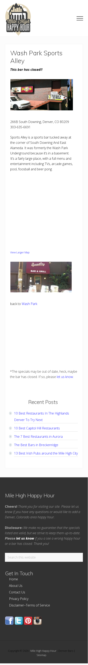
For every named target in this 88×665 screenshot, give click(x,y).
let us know (65, 377)
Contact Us (17, 592)
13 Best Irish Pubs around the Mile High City (46, 453)
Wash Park (29, 303)
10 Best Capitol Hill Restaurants (37, 428)
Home (13, 579)
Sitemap (41, 655)
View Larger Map (20, 252)
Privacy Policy (18, 598)
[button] (79, 18)
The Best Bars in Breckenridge (36, 445)
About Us (15, 585)
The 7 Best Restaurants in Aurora (38, 436)
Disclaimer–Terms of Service (29, 605)
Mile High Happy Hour (43, 651)
